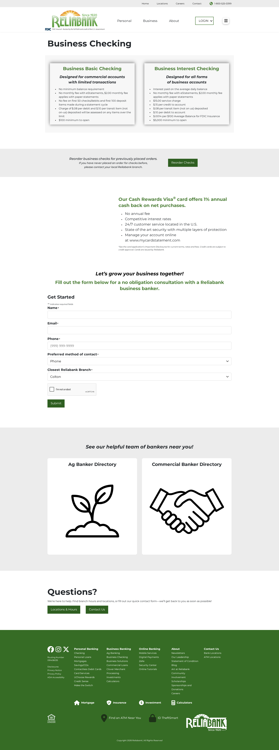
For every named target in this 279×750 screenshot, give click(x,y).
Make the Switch (83, 685)
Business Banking (119, 648)
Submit (56, 403)
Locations (162, 3)
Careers (180, 3)
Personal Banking (86, 648)
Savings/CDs (81, 665)
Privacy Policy (54, 674)
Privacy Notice (54, 670)
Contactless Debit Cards (87, 669)
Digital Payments (149, 657)
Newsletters (178, 653)
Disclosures (53, 666)
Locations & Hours (64, 609)
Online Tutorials (148, 669)
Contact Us (97, 609)
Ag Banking (113, 653)
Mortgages (80, 661)
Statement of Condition (184, 661)
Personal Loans (82, 657)
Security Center (148, 665)
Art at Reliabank (180, 669)
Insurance (119, 702)
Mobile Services (148, 653)
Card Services (81, 673)
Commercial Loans (117, 665)
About (174, 21)
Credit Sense (81, 681)
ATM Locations (212, 657)
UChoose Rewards (84, 677)
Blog (174, 665)
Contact (197, 3)
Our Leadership (180, 657)
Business (150, 21)
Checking (79, 653)
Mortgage (87, 702)
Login (204, 21)
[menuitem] (145, 3)
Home (145, 3)
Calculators (113, 681)
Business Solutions (117, 661)
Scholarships (178, 681)
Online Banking (149, 648)
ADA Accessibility (55, 677)
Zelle (141, 661)
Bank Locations (212, 653)
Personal (124, 21)
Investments (114, 677)
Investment (153, 702)
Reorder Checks (182, 162)
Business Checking (117, 657)
